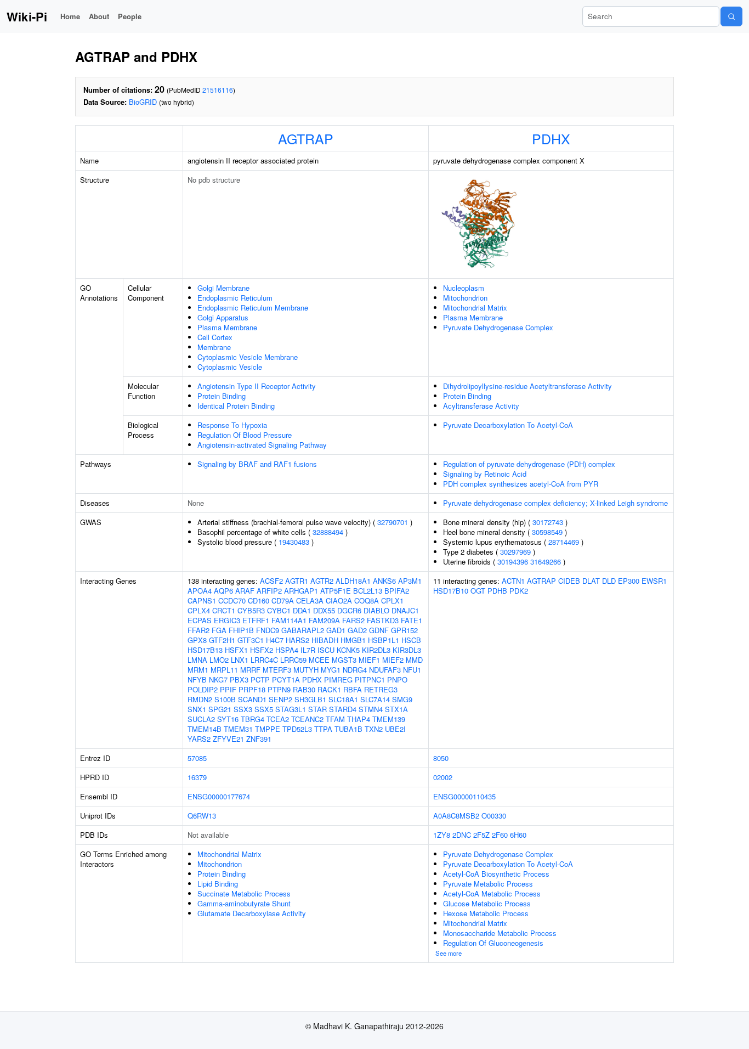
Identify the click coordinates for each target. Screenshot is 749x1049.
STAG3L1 (290, 709)
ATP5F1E (335, 590)
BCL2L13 (367, 590)
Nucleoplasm (463, 288)
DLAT (591, 581)
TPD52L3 (297, 729)
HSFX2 (261, 650)
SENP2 (280, 699)
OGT (477, 590)
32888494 (328, 532)
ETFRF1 (255, 620)
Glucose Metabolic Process (487, 903)
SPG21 (219, 709)
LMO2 (219, 660)
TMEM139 (388, 719)
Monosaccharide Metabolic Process (500, 933)
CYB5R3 (251, 610)
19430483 (294, 542)
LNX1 (239, 660)
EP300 (628, 581)
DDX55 (324, 610)
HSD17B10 (450, 590)
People (129, 16)
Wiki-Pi (27, 16)
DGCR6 (349, 610)
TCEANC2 (307, 719)
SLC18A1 (343, 699)
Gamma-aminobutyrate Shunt (244, 903)
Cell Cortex (214, 337)
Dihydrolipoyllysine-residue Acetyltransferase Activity (527, 386)
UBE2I (395, 729)
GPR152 (404, 630)
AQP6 (223, 590)
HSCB (411, 640)
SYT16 (228, 719)
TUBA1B (348, 729)
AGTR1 (296, 581)
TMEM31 (238, 729)
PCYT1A (286, 679)
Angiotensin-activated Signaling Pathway (262, 444)
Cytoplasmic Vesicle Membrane (247, 357)
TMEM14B (205, 729)
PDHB (497, 590)
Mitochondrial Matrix (475, 307)
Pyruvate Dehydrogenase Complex (498, 327)
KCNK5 (348, 650)
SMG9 (402, 699)
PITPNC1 (370, 679)
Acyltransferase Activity (481, 406)
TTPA (323, 729)
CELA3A (310, 600)
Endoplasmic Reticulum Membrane (252, 307)
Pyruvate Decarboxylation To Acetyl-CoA (508, 425)
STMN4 (371, 709)
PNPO (397, 679)
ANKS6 (384, 581)
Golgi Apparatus (222, 317)
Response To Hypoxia (232, 425)
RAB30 (304, 689)
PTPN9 (279, 689)
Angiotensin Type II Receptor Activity (256, 386)
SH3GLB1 (310, 699)
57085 (197, 758)
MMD (414, 660)
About (99, 16)
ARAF (244, 590)
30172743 (547, 522)
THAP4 (358, 719)
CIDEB (569, 581)
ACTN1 (513, 581)
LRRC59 (293, 660)
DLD (609, 581)
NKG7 (218, 679)
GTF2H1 (222, 640)
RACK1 (329, 689)
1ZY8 (441, 835)
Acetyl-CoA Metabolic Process (492, 893)
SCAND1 (252, 699)
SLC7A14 (375, 699)
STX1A (396, 709)
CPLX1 (392, 600)
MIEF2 (393, 660)
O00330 (493, 815)
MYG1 (331, 669)
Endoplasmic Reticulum (235, 297)
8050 (441, 758)
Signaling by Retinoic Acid (484, 474)
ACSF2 (271, 581)
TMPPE (267, 729)
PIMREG (338, 679)
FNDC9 (267, 630)
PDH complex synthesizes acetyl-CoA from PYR (520, 483)
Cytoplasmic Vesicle (229, 367)
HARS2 (297, 640)
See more (448, 953)
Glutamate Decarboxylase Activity (251, 913)
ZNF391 (258, 739)
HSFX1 (236, 650)
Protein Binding (221, 396)
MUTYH (306, 669)
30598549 (547, 532)
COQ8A (366, 600)
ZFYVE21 (228, 739)
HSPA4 (286, 650)
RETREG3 (381, 689)
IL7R (307, 650)
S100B (225, 699)
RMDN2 (200, 699)
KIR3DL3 (407, 650)
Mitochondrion (465, 297)
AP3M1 (410, 581)
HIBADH (324, 640)
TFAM (335, 719)
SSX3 (243, 709)
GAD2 (357, 630)
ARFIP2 (269, 590)
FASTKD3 (383, 620)
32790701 (392, 522)
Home (70, 16)
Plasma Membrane (227, 327)
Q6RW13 (202, 815)
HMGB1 (353, 640)
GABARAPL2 (302, 630)
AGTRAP (305, 138)
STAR (317, 709)
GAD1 (335, 630)
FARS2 (353, 620)
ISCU (325, 650)
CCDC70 (232, 600)
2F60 (500, 835)
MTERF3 (277, 669)
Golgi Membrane (223, 288)
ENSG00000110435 (464, 796)
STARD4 (342, 709)
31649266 (545, 561)
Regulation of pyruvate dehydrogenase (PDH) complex (529, 464)
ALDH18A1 (353, 581)
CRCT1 (223, 610)
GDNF (379, 630)
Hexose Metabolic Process (486, 913)
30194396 (512, 561)
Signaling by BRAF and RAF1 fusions (257, 464)
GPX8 (197, 640)
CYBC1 (279, 610)
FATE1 (411, 620)
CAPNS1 (202, 600)
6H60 (518, 835)
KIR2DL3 (376, 650)
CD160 (258, 600)
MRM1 (198, 669)
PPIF (228, 689)
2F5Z (481, 835)
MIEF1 (369, 660)
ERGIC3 (227, 620)
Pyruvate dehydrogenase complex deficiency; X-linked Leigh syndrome (555, 503)
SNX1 (197, 709)
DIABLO (376, 610)
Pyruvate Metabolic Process (488, 883)
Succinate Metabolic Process (244, 893)
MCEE (319, 660)
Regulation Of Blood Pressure (244, 435)
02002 (442, 777)
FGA (219, 630)
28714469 (563, 542)
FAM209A (324, 620)
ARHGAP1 (301, 590)
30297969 (515, 551)
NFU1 (412, 669)
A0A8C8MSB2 (456, 815)
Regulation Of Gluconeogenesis (493, 943)
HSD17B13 (205, 650)
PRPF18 (252, 689)
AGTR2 (321, 581)
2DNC (461, 835)
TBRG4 (252, 719)
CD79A (282, 600)
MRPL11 (224, 669)
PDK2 (518, 590)
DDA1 (302, 610)
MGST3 (344, 660)
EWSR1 (654, 581)
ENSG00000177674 (219, 796)
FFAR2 (198, 630)
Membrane (214, 347)
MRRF (250, 669)
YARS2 (199, 739)
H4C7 (274, 640)
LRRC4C (264, 660)
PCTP (260, 679)
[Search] (731, 16)
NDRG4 (355, 669)
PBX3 (239, 679)
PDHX (551, 138)
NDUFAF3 (385, 669)
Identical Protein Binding (236, 406)
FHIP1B (241, 630)
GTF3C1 (250, 640)
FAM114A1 (289, 620)
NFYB (197, 679)
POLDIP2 (203, 689)
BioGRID (143, 102)
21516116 (217, 89)
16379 (197, 777)
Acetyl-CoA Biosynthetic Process (496, 873)
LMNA (197, 660)
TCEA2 (277, 719)
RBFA (352, 689)
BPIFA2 (396, 590)
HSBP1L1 (383, 640)
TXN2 (374, 729)
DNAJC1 (405, 610)
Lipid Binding (217, 883)
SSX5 (263, 709)
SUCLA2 (201, 719)
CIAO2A (339, 600)
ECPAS (200, 620)
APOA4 (200, 590)
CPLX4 (199, 610)
